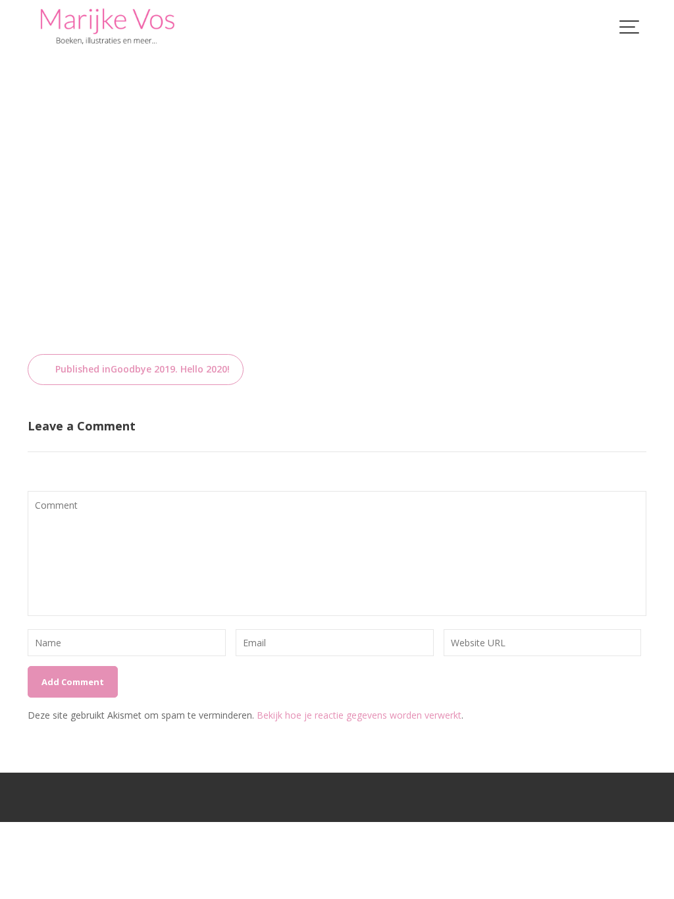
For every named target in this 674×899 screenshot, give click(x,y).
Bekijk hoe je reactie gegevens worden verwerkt (359, 715)
